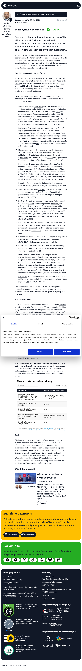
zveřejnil (27, 117)
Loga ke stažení (48, 598)
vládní (17, 63)
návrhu (31, 204)
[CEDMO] (16, 638)
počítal (30, 122)
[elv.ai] (48, 645)
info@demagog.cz (49, 592)
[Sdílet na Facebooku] (58, 20)
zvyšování (38, 106)
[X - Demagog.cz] (24, 560)
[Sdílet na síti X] (61, 20)
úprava (40, 128)
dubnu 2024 (21, 86)
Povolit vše (67, 352)
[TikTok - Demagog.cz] (33, 560)
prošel (17, 91)
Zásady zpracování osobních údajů (14, 665)
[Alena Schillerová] (20, 487)
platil (30, 179)
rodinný (32, 225)
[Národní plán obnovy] (63, 610)
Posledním (22, 276)
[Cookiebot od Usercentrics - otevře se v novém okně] (70, 317)
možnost (25, 239)
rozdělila (53, 242)
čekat (20, 273)
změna (37, 172)
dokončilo (30, 81)
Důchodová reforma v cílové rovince (49, 476)
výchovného (48, 201)
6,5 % (45, 186)
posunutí (51, 58)
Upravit (39, 352)
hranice (50, 136)
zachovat (54, 204)
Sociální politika (22, 22)
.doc (41, 169)
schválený (41, 96)
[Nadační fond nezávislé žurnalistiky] (48, 610)
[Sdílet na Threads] (63, 20)
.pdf (62, 83)
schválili (43, 363)
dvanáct (29, 99)
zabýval (41, 307)
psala (57, 287)
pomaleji (29, 146)
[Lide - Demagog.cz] (58, 560)
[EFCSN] (8, 650)
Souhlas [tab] (14, 324)
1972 (58, 111)
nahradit (21, 225)
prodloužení (55, 246)
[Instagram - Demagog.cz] (16, 560)
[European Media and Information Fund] (52, 624)
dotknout (41, 189)
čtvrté (62, 172)
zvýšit (48, 150)
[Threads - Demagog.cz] (41, 560)
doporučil (33, 310)
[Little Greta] (48, 638)
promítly (61, 366)
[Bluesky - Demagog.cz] (50, 560)
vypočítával (36, 230)
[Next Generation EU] (52, 617)
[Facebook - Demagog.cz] (7, 560)
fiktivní (43, 225)
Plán (62, 169)
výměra (50, 157)
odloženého (26, 257)
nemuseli (22, 186)
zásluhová (24, 157)
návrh (17, 83)
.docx (51, 169)
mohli (49, 174)
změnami (62, 304)
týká (57, 257)
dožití (39, 109)
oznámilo (18, 81)
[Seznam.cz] (63, 645)
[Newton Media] (64, 638)
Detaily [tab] (41, 324)
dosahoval (59, 150)
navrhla (30, 237)
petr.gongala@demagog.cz (52, 582)
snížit (57, 131)
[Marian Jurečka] (17, 487)
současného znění (54, 262)
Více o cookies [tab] (67, 324)
